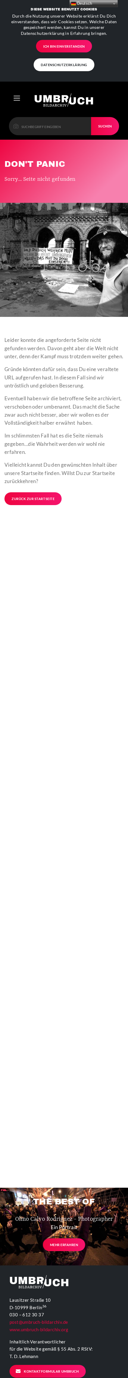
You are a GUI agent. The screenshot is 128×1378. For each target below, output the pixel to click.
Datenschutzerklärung (64, 65)
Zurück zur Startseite (33, 499)
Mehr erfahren (64, 1245)
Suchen (105, 126)
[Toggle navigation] (17, 98)
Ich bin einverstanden (64, 46)
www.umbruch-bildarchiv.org (39, 1329)
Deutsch (84, 3)
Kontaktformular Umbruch (51, 1371)
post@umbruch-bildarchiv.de (39, 1322)
